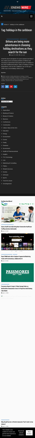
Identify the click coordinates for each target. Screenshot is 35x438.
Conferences (6, 122)
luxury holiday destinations (19, 79)
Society (5, 172)
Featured (5, 145)
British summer (6, 76)
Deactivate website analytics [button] (21, 432)
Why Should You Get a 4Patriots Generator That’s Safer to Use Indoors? (17, 423)
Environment (6, 136)
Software (5, 175)
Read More (3, 72)
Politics (5, 166)
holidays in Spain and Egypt (7, 77)
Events (5, 139)
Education (6, 131)
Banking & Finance (8, 113)
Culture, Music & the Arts (10, 128)
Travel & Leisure (23, 38)
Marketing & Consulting (9, 163)
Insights (5, 154)
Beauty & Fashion (8, 116)
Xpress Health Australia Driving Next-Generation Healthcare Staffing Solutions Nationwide (16, 228)
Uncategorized (7, 183)
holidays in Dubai (24, 76)
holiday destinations (15, 76)
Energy (5, 133)
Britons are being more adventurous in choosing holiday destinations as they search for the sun (17, 46)
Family (5, 142)
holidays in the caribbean (21, 77)
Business (5, 119)
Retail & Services (8, 169)
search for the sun (10, 80)
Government (6, 148)
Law (4, 160)
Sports (5, 178)
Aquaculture (6, 110)
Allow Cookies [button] (29, 432)
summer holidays (19, 80)
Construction (6, 125)
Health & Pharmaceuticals (13, 38)
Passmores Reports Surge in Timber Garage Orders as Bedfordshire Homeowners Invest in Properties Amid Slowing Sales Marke (16, 288)
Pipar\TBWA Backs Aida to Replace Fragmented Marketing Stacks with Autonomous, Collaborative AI (16, 257)
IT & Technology (7, 157)
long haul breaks (9, 79)
